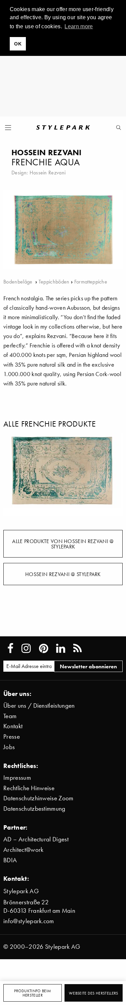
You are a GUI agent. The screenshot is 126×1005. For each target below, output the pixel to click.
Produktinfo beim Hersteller (32, 993)
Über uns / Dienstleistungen (39, 705)
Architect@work (23, 849)
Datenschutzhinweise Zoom (38, 798)
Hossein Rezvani (48, 172)
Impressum (17, 777)
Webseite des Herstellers (93, 993)
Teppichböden (54, 281)
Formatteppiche (90, 281)
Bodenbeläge (18, 281)
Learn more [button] (79, 26)
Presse (11, 736)
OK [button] (18, 43)
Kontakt (13, 726)
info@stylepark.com (28, 921)
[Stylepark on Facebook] (10, 648)
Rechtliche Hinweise (28, 788)
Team (9, 716)
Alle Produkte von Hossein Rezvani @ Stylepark (63, 544)
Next (112, 474)
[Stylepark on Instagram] (26, 648)
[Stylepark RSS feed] (77, 648)
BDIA (10, 860)
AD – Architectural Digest (36, 839)
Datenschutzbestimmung (34, 808)
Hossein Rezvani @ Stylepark (63, 574)
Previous (13, 474)
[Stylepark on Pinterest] (43, 648)
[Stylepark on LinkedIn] (60, 648)
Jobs (9, 747)
